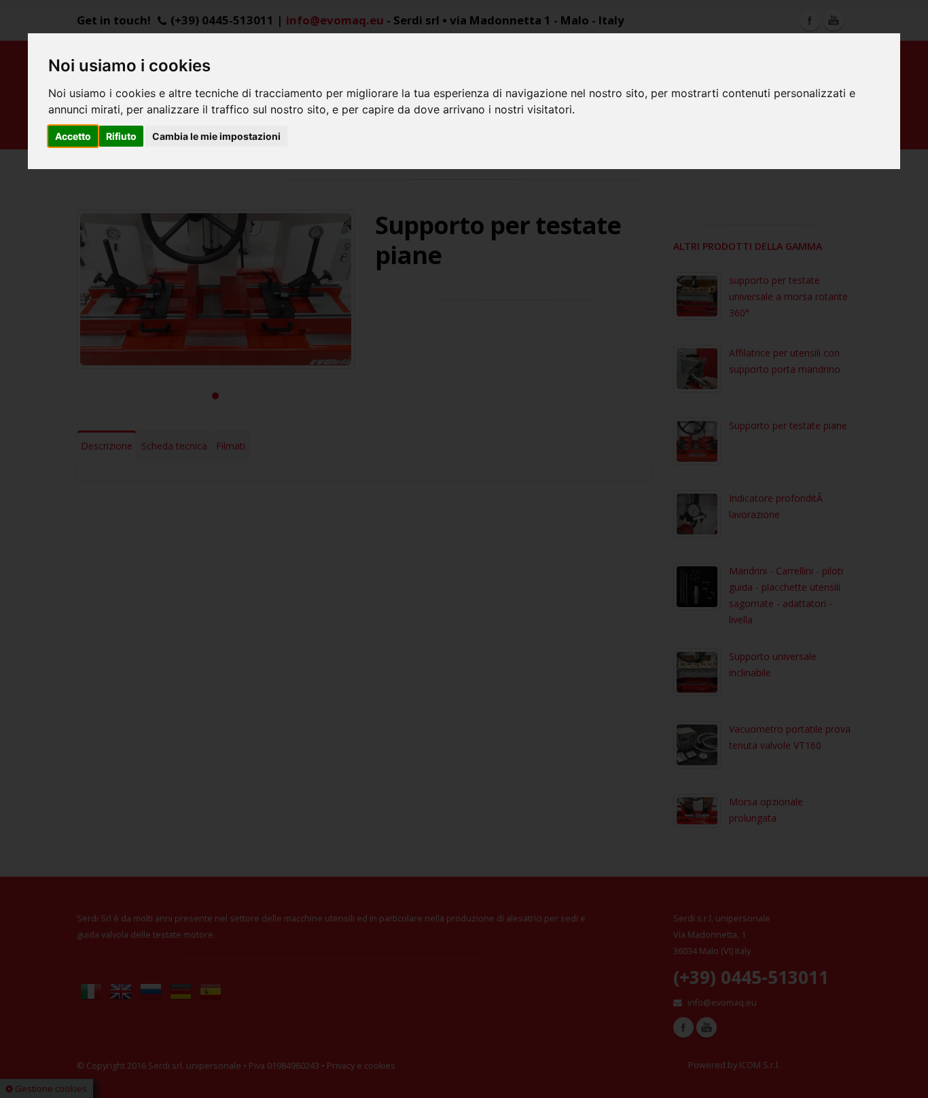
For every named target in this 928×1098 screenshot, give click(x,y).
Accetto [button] (73, 136)
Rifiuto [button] (121, 136)
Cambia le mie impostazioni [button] (216, 136)
